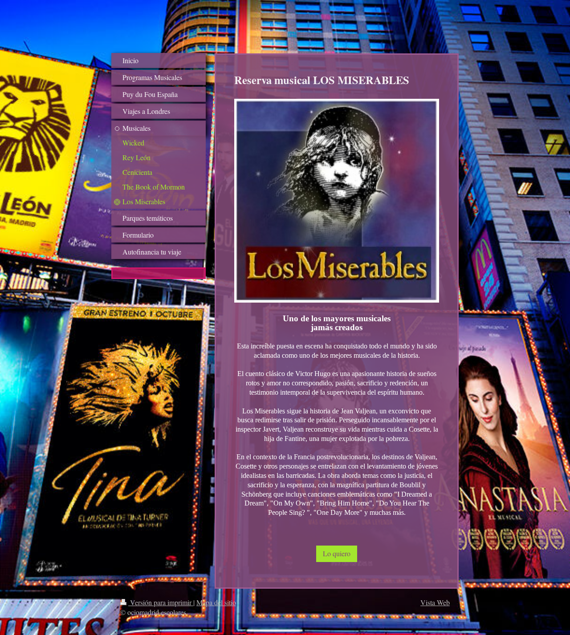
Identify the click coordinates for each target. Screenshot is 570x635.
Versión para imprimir (160, 602)
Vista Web (435, 602)
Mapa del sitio (216, 602)
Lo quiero (336, 553)
